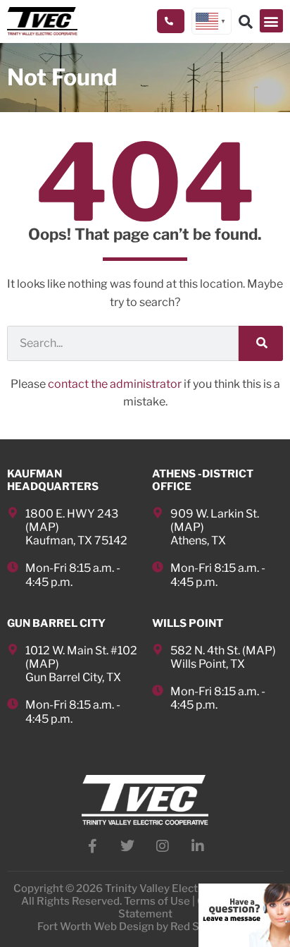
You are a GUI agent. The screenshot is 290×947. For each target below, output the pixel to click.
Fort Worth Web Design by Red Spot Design (145, 926)
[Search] (261, 343)
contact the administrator (115, 384)
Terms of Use (157, 901)
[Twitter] (127, 846)
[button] (271, 20)
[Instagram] (163, 846)
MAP (42, 527)
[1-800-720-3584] (170, 21)
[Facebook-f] (92, 846)
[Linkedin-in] (198, 846)
